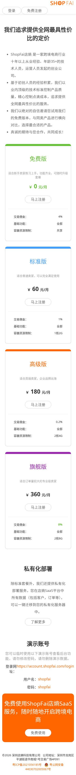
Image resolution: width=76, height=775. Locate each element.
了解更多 (38, 621)
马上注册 (38, 199)
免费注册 (34, 10)
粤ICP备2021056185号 (27, 765)
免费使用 (38, 732)
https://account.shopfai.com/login (45, 666)
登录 (11, 10)
